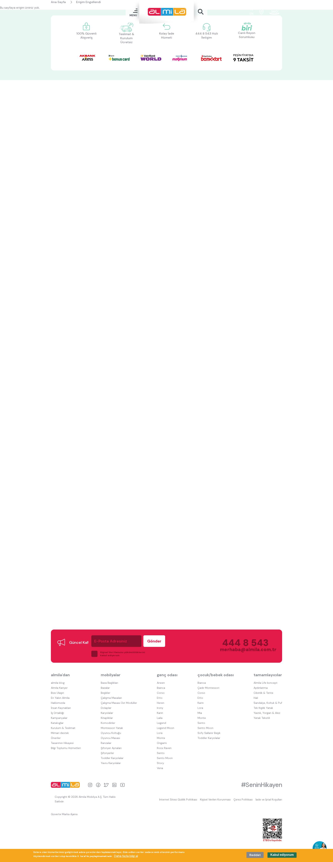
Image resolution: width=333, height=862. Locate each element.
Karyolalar (107, 713)
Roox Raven (164, 748)
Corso (161, 693)
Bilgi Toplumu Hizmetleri (66, 748)
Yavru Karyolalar (111, 763)
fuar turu (274, 11)
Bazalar (105, 688)
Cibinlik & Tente (263, 693)
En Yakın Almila (60, 698)
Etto (159, 698)
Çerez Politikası (243, 799)
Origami (162, 743)
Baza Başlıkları (109, 683)
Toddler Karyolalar (112, 758)
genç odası (167, 674)
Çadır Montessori (208, 688)
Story (160, 763)
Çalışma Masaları (111, 698)
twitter (106, 785)
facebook (98, 785)
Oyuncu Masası (110, 738)
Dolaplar (106, 708)
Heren (160, 703)
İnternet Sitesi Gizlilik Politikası (178, 799)
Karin (160, 713)
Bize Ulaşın (57, 693)
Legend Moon (165, 728)
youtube (122, 785)
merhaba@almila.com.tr (244, 649)
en (251, 14)
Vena (160, 768)
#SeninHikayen (261, 785)
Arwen (161, 683)
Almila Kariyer (59, 688)
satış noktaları (261, 11)
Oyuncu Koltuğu (111, 733)
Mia (200, 713)
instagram (90, 785)
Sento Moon (165, 758)
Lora (159, 733)
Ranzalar (106, 743)
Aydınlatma (261, 688)
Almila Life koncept (266, 683)
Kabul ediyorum (282, 855)
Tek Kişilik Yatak (263, 708)
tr (251, 10)
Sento (161, 753)
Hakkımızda (58, 703)
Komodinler (108, 723)
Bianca (161, 688)
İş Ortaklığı (57, 713)
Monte (161, 738)
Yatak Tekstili (262, 718)
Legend (161, 723)
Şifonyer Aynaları (111, 748)
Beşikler (105, 693)
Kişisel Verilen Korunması (215, 799)
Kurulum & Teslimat (63, 728)
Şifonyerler (107, 753)
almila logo (66, 785)
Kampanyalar (59, 718)
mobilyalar (110, 674)
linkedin (114, 785)
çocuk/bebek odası (216, 674)
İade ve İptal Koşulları (269, 799)
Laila (159, 718)
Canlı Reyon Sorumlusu (246, 35)
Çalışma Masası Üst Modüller (119, 703)
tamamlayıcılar (268, 674)
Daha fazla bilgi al (126, 856)
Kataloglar (57, 723)
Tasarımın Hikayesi (62, 743)
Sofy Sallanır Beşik (209, 733)
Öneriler (56, 738)
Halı (256, 698)
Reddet (255, 855)
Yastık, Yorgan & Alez (267, 713)
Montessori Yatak (112, 728)
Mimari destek (60, 733)
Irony (160, 708)
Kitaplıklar (107, 718)
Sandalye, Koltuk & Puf (268, 703)
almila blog (58, 683)
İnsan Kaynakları (61, 708)
